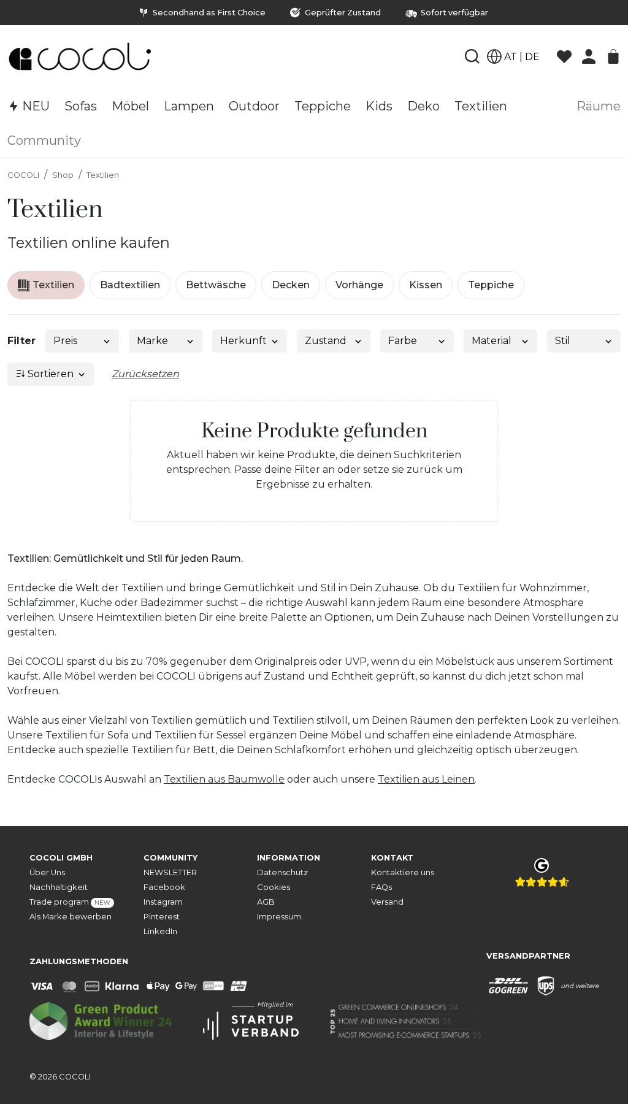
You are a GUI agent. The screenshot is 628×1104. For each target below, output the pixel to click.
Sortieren (49, 374)
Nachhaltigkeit (58, 887)
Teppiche (491, 285)
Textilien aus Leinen (426, 779)
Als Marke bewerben (70, 916)
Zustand (326, 341)
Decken (291, 285)
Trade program (69, 902)
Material (491, 341)
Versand (387, 902)
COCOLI (23, 175)
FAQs (381, 887)
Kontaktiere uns (402, 872)
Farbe (402, 341)
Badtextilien (130, 285)
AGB (266, 902)
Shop (63, 175)
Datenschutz (282, 872)
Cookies (273, 887)
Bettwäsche (216, 285)
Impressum (279, 916)
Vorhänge (359, 285)
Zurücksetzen (145, 374)
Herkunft (243, 341)
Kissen (425, 285)
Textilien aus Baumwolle (224, 779)
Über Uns (47, 872)
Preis (65, 341)
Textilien (102, 175)
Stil (562, 341)
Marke (152, 341)
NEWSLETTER (170, 872)
